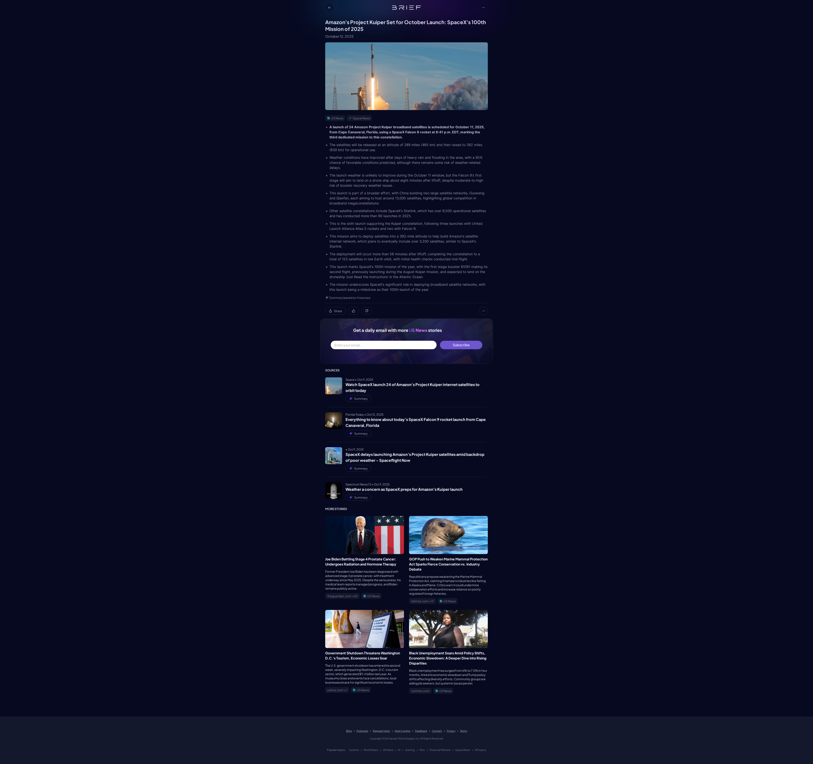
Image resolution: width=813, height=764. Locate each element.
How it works (402, 730)
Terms (463, 730)
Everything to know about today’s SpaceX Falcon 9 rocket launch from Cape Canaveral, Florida (416, 422)
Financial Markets (440, 750)
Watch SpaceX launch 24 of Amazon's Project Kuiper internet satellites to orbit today (413, 387)
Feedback (421, 730)
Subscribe (461, 345)
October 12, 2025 (339, 36)
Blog (349, 730)
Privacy (451, 730)
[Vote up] (353, 311)
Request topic (381, 730)
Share (338, 311)
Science (354, 750)
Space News (462, 750)
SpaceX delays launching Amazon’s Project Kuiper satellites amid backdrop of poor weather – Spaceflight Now (415, 457)
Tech (422, 750)
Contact (437, 730)
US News (388, 750)
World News (371, 750)
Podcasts (362, 730)
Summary (361, 398)
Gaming (410, 750)
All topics (480, 750)
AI (399, 750)
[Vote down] (366, 311)
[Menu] (483, 7)
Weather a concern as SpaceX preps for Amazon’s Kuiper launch (404, 489)
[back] (329, 7)
